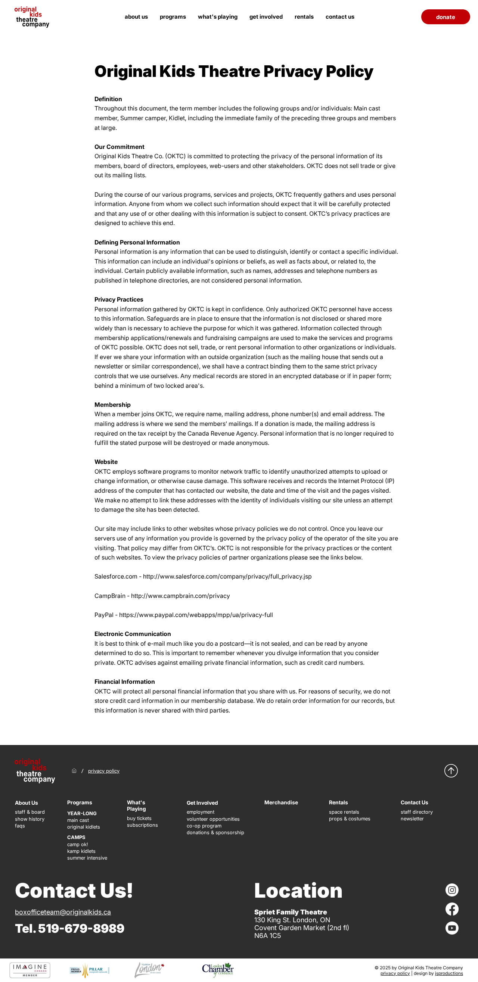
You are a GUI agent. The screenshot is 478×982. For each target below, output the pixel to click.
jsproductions (449, 973)
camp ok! (77, 844)
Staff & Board (30, 812)
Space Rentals (344, 812)
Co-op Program (204, 826)
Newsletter (412, 819)
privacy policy (395, 973)
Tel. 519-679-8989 (69, 928)
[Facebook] (452, 909)
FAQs (20, 826)
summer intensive (87, 858)
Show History (29, 819)
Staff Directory (417, 812)
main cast (78, 820)
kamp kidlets (81, 851)
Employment (200, 812)
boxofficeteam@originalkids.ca (63, 912)
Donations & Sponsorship (215, 832)
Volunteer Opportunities (213, 819)
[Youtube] (452, 928)
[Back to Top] (451, 771)
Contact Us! (74, 890)
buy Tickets (139, 818)
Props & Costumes (349, 819)
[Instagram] (452, 890)
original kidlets (83, 827)
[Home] (74, 770)
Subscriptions (142, 825)
